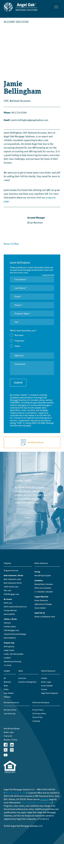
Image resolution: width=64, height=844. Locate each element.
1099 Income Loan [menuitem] (11, 587)
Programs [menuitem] (7, 563)
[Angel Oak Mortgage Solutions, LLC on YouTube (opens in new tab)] (5, 755)
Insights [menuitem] (7, 671)
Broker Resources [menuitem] (41, 563)
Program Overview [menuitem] (11, 570)
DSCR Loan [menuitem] (8, 603)
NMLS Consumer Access (15, 793)
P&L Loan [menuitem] (7, 590)
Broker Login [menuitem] (46, 682)
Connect (28, 517)
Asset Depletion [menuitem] (10, 638)
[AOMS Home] (20, 7)
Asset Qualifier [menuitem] (9, 614)
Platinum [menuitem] (7, 623)
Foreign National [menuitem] (10, 610)
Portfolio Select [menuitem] (10, 627)
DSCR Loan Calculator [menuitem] (42, 588)
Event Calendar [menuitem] (47, 686)
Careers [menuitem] (44, 689)
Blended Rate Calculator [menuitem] (43, 584)
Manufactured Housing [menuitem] (12, 661)
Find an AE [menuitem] (8, 736)
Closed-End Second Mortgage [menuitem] (15, 634)
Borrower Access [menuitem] (10, 710)
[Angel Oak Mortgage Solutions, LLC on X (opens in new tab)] (5, 750)
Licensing (44, 799)
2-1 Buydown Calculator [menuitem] (43, 592)
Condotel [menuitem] (7, 658)
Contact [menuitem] (44, 678)
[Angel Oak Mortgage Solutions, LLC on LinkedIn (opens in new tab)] (12, 745)
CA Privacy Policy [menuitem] (39, 714)
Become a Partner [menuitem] (10, 740)
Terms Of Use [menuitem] (37, 717)
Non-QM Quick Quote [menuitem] (42, 575)
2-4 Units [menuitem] (7, 665)
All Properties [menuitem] (9, 646)
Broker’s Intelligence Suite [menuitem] (44, 617)
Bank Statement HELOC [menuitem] (13, 583)
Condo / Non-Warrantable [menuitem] (13, 654)
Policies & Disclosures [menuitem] (40, 702)
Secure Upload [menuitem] (40, 608)
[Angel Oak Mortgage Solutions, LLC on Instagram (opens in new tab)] (12, 750)
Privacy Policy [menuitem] (37, 710)
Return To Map (11, 244)
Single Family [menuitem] (9, 650)
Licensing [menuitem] (36, 721)
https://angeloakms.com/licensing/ (36, 803)
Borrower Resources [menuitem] (11, 702)
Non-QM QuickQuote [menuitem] (12, 728)
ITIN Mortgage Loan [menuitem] (11, 594)
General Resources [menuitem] (48, 671)
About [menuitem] (20, 671)
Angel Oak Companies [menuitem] (49, 693)
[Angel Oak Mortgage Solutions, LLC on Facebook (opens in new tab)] (5, 745)
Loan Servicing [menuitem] (9, 714)
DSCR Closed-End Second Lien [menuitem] (15, 607)
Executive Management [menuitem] (27, 682)
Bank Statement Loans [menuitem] (12, 579)
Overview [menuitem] (22, 678)
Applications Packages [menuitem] (43, 604)
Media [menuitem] (6, 689)
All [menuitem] (5, 678)
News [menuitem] (6, 686)
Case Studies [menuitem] (9, 693)
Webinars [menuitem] (7, 682)
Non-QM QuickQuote (35, 442)
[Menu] (56, 7)
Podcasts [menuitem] (7, 697)
